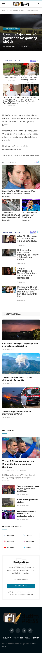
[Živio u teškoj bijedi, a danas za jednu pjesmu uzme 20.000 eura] (8, 489)
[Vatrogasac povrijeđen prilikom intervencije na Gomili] (21, 397)
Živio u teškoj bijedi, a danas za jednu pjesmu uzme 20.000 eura (28, 488)
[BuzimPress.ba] (21, 4)
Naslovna (7, 638)
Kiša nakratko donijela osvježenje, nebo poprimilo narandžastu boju (20, 344)
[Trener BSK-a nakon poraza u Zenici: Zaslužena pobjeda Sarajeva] (21, 447)
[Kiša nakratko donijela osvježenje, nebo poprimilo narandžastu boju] (21, 330)
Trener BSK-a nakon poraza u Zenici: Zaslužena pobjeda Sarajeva (18, 464)
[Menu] (3, 4)
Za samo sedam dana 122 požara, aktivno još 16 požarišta (17, 378)
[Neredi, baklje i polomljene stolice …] (8, 502)
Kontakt (35, 638)
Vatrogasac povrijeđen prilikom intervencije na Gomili (16, 412)
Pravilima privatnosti (25, 594)
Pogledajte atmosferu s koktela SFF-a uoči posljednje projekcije (26, 513)
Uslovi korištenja (22, 638)
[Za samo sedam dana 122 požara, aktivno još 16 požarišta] (21, 363)
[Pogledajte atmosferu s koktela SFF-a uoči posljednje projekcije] (8, 514)
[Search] (38, 4)
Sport (6, 439)
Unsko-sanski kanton (11, 29)
